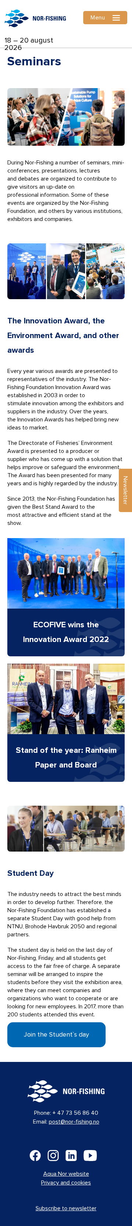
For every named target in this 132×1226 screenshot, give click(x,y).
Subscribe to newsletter (66, 1208)
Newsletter (125, 490)
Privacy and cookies (66, 1183)
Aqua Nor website (66, 1174)
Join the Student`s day (56, 1034)
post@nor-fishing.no (74, 1122)
